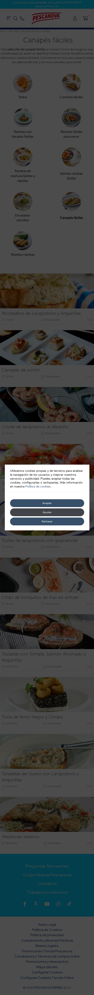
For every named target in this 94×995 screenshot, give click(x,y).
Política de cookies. (38, 486)
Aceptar (47, 503)
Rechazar (47, 521)
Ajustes (47, 512)
